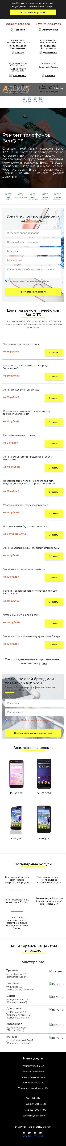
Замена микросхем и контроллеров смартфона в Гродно (49, 880)
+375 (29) (18, 24)
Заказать (53, 352)
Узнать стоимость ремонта (33, 292)
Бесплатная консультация (33, 12)
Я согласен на (28, 281)
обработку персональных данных (34, 281)
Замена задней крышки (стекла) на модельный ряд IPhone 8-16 (49, 901)
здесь (43, 663)
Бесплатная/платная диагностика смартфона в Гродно (17, 880)
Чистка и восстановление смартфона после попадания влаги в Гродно (17, 923)
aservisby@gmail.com (35, 1115)
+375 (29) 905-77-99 (35, 1110)
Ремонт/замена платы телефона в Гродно (16, 901)
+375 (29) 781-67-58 (35, 1104)
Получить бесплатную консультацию (33, 733)
